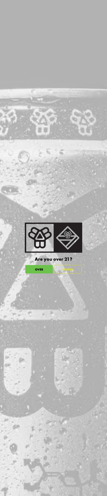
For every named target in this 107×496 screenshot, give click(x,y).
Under (68, 269)
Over (39, 269)
